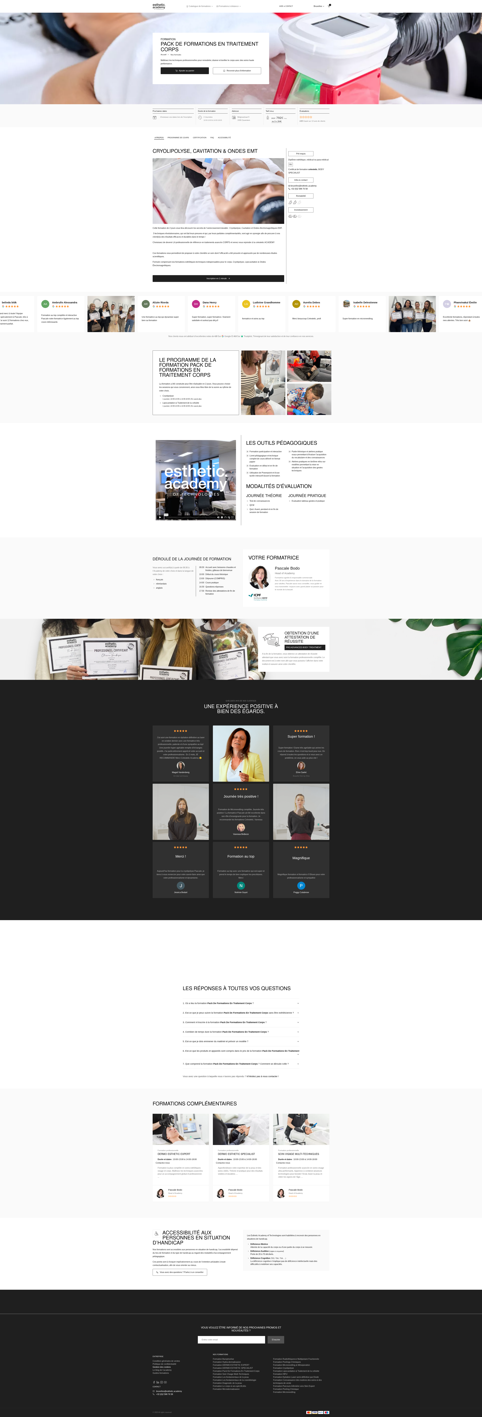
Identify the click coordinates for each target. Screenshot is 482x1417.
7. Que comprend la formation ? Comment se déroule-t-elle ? (236, 1064)
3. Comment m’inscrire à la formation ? (225, 1022)
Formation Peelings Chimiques (287, 1362)
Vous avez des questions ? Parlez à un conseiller (181, 1272)
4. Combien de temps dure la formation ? (226, 1032)
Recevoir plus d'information (238, 71)
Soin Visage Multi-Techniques (298, 1154)
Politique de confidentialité (164, 1364)
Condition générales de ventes (166, 1361)
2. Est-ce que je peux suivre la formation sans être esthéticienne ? (238, 1013)
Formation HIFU (280, 1374)
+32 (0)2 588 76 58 (299, 189)
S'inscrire (276, 1340)
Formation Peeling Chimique (286, 1389)
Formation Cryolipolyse (283, 1368)
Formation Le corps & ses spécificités (229, 1386)
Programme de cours (178, 138)
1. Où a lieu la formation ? (218, 1003)
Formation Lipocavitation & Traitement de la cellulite (296, 1371)
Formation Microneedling (284, 1392)
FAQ (212, 138)
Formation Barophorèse (223, 1359)
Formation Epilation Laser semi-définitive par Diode (296, 1377)
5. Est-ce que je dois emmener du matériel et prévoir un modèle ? (215, 1041)
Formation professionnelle (168, 1150)
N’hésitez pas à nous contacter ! (263, 1076)
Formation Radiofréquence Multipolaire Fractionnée (296, 1359)
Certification (199, 138)
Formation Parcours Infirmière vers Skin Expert (294, 1386)
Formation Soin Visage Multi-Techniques (231, 1374)
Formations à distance (228, 6)
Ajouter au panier (186, 71)
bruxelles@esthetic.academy (304, 186)
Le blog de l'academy (162, 1370)
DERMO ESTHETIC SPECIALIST (236, 1154)
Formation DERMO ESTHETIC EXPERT (231, 1365)
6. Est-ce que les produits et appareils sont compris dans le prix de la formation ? (241, 1051)
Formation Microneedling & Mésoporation (291, 1365)
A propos (159, 138)
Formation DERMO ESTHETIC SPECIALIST (233, 1368)
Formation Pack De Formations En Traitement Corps (236, 1371)
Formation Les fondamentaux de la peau (231, 1377)
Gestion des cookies (162, 1367)
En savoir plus (196, 399)
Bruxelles (318, 6)
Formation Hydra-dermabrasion (227, 1362)
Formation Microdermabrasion (226, 1389)
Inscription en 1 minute (217, 278)
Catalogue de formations (199, 6)
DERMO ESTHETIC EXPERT (174, 1154)
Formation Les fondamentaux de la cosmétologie (234, 1380)
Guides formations (161, 1373)
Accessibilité (224, 138)
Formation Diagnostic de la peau (227, 1383)
